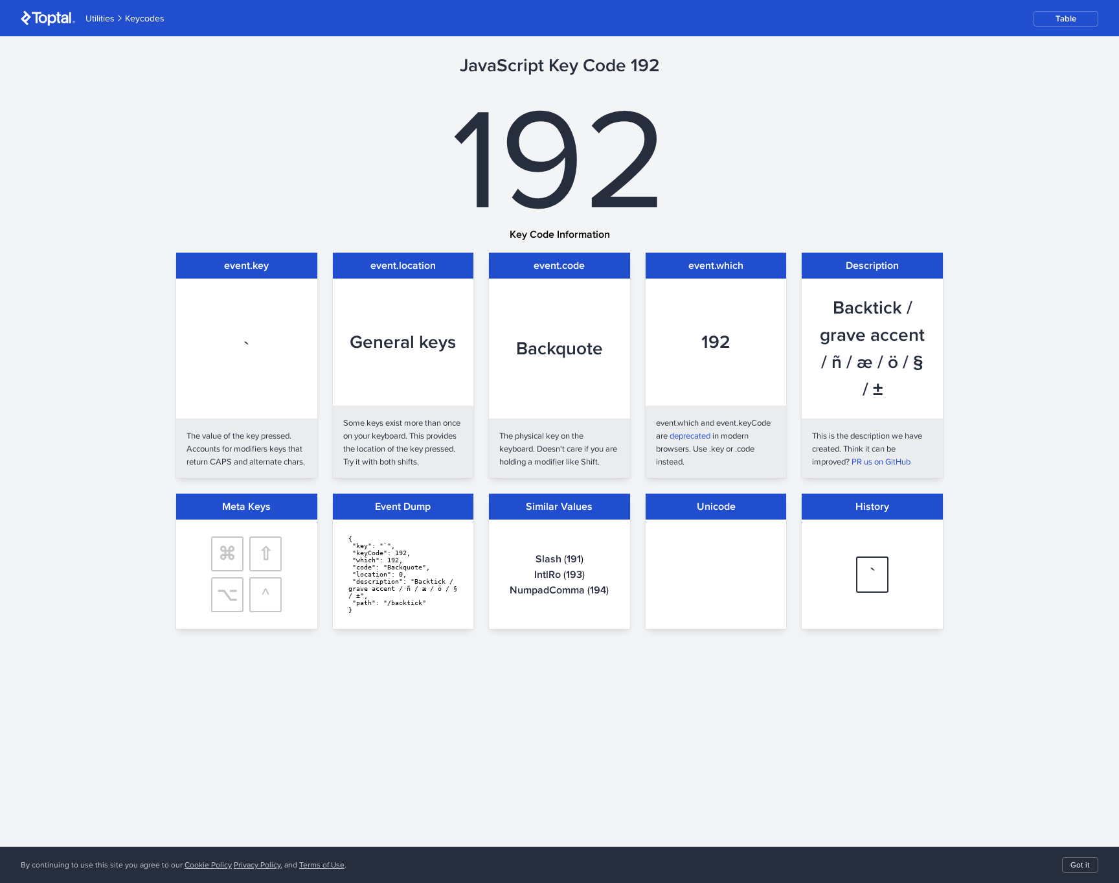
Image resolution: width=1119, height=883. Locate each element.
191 (574, 558)
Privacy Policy (257, 864)
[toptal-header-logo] (48, 18)
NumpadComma (547, 589)
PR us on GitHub (881, 461)
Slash (548, 558)
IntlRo (547, 574)
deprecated (690, 435)
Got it (1080, 864)
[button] (1066, 19)
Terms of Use (322, 864)
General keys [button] (403, 341)
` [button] (246, 348)
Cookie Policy (208, 864)
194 (598, 589)
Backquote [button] (559, 348)
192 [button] (715, 341)
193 (574, 574)
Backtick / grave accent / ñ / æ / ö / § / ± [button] (872, 348)
